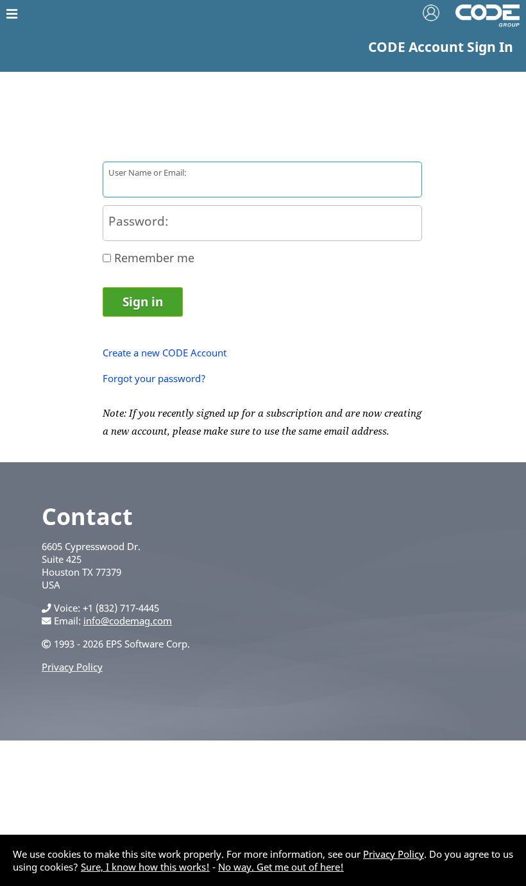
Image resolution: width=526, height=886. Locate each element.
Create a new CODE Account (164, 352)
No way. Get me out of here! (281, 866)
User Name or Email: (147, 172)
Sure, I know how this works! (145, 866)
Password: (138, 221)
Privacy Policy (72, 666)
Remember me (154, 257)
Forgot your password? (154, 378)
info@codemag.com (127, 620)
